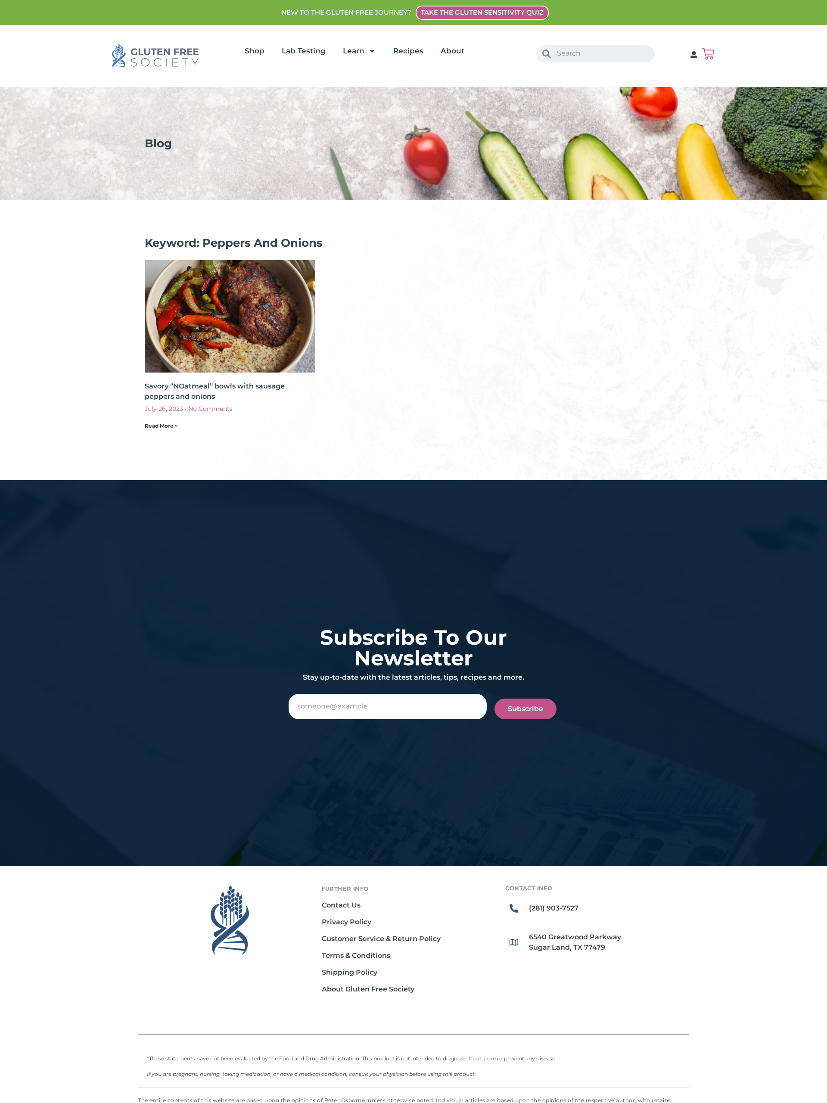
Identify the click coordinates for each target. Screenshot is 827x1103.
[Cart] (708, 54)
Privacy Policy (346, 922)
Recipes (408, 51)
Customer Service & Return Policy (381, 939)
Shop (254, 51)
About (452, 51)
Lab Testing (304, 51)
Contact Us (341, 905)
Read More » (161, 426)
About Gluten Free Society (368, 989)
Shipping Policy (349, 972)
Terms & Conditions (356, 955)
